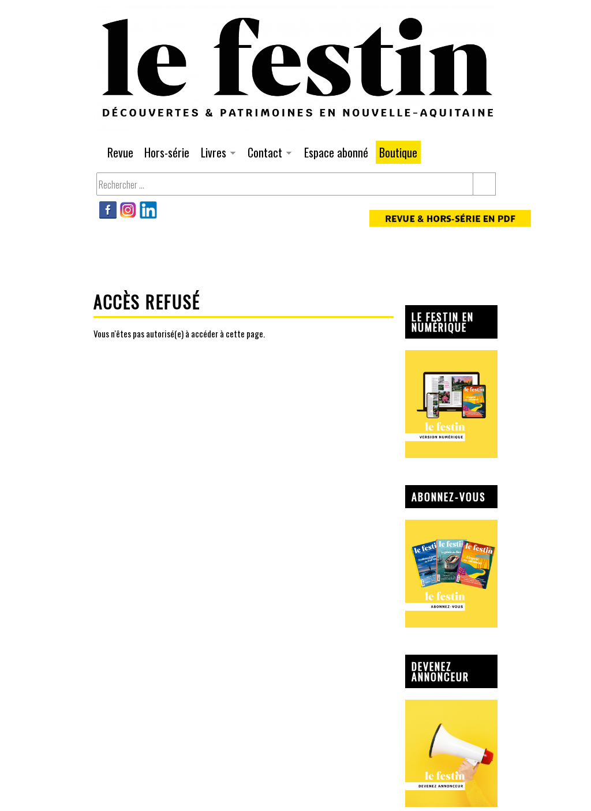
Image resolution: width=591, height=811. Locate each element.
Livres (211, 154)
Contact (263, 154)
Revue (120, 152)
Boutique (398, 152)
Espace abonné (336, 152)
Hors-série (166, 152)
